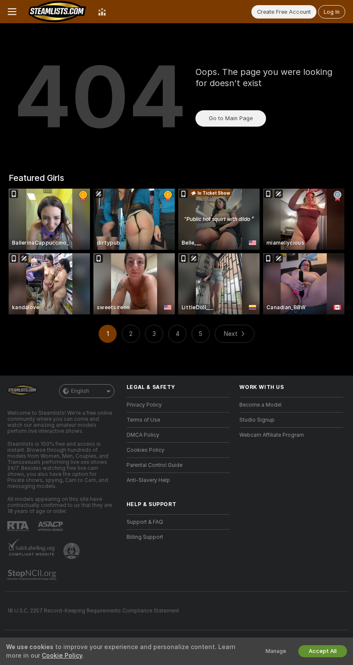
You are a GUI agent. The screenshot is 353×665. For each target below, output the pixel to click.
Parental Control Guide (155, 465)
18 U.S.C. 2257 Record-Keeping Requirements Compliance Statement (93, 611)
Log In (332, 12)
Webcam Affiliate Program (271, 435)
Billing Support (145, 537)
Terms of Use (143, 420)
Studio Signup (257, 420)
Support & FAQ (145, 522)
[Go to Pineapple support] (72, 551)
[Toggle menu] (12, 11)
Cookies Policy (145, 450)
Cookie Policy (62, 655)
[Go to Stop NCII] (32, 575)
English (80, 391)
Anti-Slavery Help (148, 480)
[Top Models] (102, 11)
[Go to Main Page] (57, 11)
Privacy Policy (144, 405)
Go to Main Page (231, 118)
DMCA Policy (143, 435)
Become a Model (260, 405)
